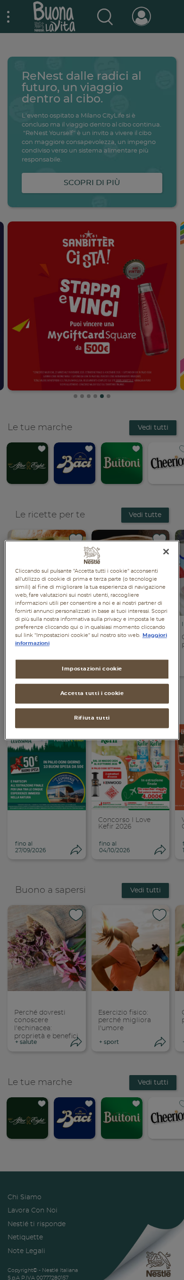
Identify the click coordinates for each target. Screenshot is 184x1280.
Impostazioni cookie (92, 668)
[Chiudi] (166, 551)
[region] (92, 640)
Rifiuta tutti (91, 718)
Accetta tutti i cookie (92, 693)
